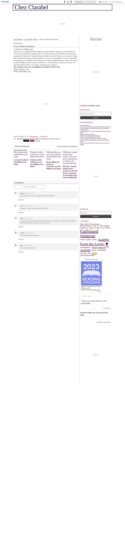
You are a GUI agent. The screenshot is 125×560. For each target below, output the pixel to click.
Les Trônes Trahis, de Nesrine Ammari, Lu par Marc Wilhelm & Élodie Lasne (95, 126)
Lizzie (102, 227)
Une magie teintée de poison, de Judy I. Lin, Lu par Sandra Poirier (93, 138)
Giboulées (93, 250)
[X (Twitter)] (68, 2)
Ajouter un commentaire (29, 186)
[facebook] (64, 2)
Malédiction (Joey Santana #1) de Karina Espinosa (90, 135)
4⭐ (94, 252)
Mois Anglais (83, 252)
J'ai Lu (89, 253)
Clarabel (83, 286)
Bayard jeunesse (95, 224)
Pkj (98, 225)
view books (99, 291)
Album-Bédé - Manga (31, 39)
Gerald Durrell (85, 303)
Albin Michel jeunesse (87, 255)
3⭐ (91, 228)
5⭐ (107, 247)
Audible (103, 239)
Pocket (106, 226)
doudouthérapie (101, 250)
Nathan (89, 239)
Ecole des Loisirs (92, 243)
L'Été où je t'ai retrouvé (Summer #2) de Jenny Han (90, 137)
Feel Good (97, 227)
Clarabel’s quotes (86, 296)
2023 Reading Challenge (91, 259)
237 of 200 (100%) (95, 289)
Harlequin (108, 227)
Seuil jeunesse (98, 247)
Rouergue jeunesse (86, 225)
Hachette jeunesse (84, 227)
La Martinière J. (85, 247)
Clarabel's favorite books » (104, 322)
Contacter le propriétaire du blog (90, 105)
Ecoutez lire (83, 239)
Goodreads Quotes (106, 308)
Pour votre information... (85, 125)
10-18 (94, 225)
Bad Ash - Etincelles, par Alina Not (87, 134)
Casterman (94, 239)
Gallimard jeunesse (89, 233)
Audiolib (85, 249)
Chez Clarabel (18, 39)
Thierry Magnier (84, 224)
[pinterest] (71, 2)
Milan (101, 225)
